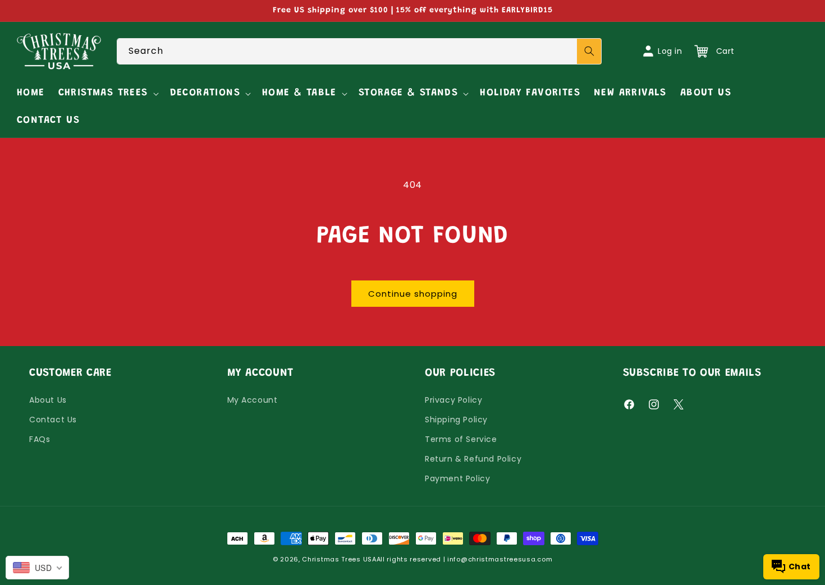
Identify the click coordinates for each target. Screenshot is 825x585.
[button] (107, 93)
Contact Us (53, 419)
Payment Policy (457, 478)
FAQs (39, 439)
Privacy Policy (453, 400)
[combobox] (359, 51)
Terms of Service (461, 439)
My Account (252, 400)
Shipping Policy (456, 419)
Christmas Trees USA (339, 559)
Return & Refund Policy (473, 458)
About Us (48, 400)
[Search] (589, 51)
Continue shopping (412, 294)
